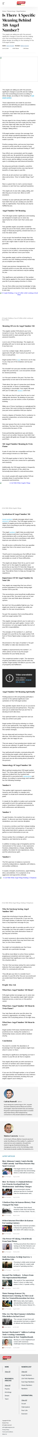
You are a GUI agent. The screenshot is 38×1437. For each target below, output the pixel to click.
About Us (4, 1434)
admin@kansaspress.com (8, 1427)
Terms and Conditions (7, 1431)
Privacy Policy (5, 1429)
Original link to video (23, 681)
